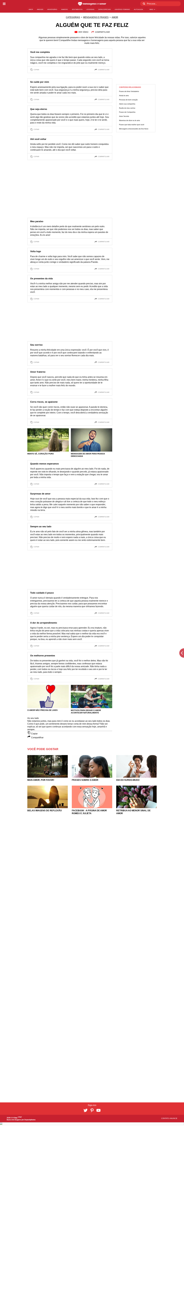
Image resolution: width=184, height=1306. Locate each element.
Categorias (73, 17)
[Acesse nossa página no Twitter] (85, 1110)
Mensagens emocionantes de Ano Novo (133, 129)
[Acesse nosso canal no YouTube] (98, 1110)
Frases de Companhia (127, 112)
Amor (115, 17)
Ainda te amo (124, 96)
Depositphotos (30, 1120)
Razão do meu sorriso (127, 108)
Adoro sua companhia (127, 104)
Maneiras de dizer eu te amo (129, 120)
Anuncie (173, 1118)
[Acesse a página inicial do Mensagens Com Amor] (92, 4)
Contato (165, 1118)
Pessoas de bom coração (128, 100)
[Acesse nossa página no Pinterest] (92, 1110)
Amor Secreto (124, 116)
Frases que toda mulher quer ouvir (131, 125)
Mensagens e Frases (96, 17)
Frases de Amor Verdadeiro (129, 91)
